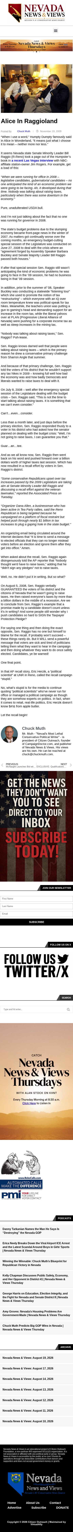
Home (11, 1503)
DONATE (62, 1507)
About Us (33, 1503)
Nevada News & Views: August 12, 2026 (28, 1400)
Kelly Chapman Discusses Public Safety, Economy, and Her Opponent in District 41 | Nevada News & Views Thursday (35, 1279)
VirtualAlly (36, 1524)
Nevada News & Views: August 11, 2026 (28, 1410)
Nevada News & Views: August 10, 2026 (28, 1421)
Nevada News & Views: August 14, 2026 (28, 1378)
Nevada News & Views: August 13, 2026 (28, 1389)
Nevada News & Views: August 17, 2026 (28, 1368)
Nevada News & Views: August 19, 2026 (28, 1357)
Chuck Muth (24, 131)
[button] (55, 30)
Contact (55, 1503)
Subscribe (38, 1507)
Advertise (14, 1507)
